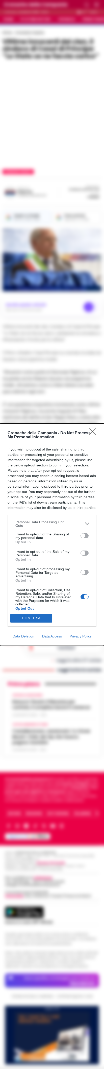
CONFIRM (31, 618)
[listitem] (52, 523)
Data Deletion (23, 636)
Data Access (52, 636)
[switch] (85, 535)
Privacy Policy (81, 636)
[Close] (94, 433)
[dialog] (52, 534)
